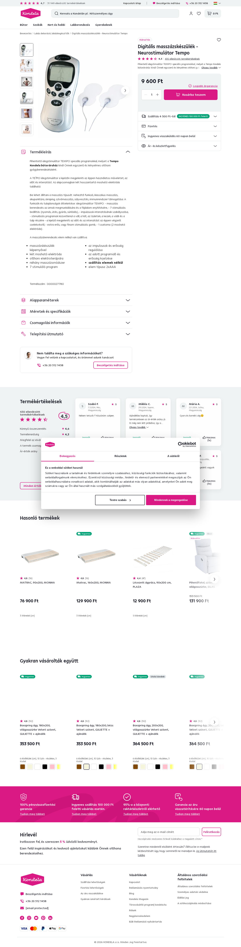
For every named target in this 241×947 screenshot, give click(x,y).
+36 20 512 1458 (198, 3)
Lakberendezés (80, 24)
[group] (85, 90)
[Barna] (22, 767)
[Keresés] (55, 13)
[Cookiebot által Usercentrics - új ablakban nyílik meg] (180, 444)
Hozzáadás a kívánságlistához (219, 40)
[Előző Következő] (40, 556)
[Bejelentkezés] (191, 13)
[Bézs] (30, 767)
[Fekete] (45, 767)
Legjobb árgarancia (205, 85)
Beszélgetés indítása (168, 3)
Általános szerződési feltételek (195, 886)
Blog (131, 893)
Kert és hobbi (56, 24)
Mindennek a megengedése (171, 499)
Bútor (24, 24)
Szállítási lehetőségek (93, 882)
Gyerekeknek (103, 24)
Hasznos (211, 439)
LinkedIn (50, 918)
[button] (179, 116)
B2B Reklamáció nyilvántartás (145, 921)
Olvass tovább (137, 427)
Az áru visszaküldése (92, 893)
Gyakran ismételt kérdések (95, 899)
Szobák (37, 24)
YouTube (36, 918)
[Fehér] (37, 767)
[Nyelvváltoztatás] (217, 3)
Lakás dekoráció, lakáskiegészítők (51, 33)
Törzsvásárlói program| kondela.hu (148, 904)
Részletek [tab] (121, 456)
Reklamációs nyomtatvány (143, 887)
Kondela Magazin (138, 899)
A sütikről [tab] (173, 456)
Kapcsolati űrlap (132, 3)
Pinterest (43, 918)
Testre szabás (118, 499)
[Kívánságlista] (199, 13)
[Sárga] (59, 767)
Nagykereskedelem (139, 916)
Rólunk (132, 910)
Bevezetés (26, 33)
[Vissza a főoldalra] (30, 13)
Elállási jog (183, 897)
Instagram (29, 918)
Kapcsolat (134, 882)
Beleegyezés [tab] (67, 456)
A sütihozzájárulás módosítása (194, 903)
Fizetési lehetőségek (92, 887)
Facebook (22, 918)
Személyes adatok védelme (192, 892)
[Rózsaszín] (52, 767)
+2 (27, 129)
